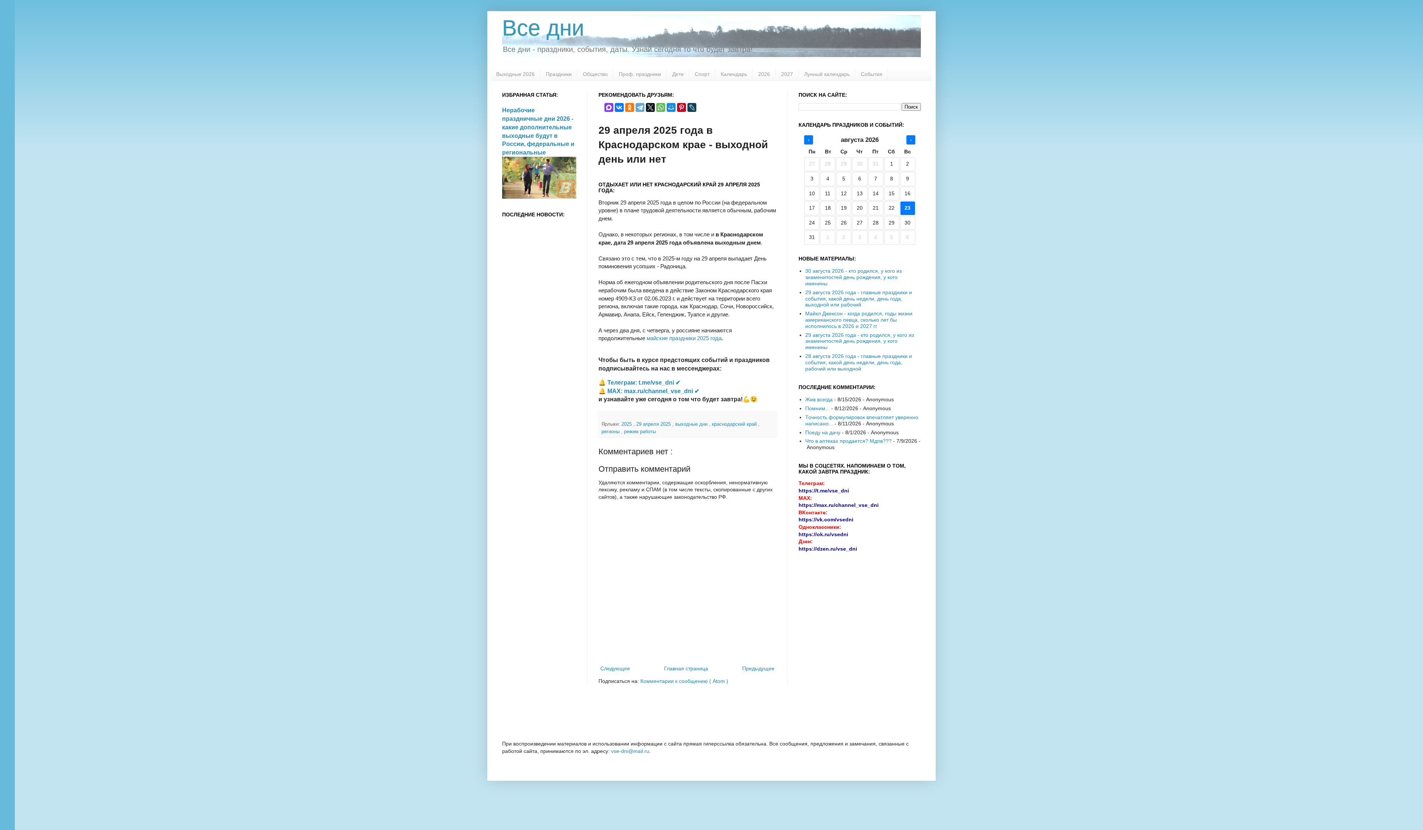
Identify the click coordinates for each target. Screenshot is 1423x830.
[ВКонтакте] (619, 107)
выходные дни (692, 424)
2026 (764, 74)
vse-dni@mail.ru (630, 751)
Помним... (817, 408)
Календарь (734, 74)
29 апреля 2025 (654, 424)
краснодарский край (735, 424)
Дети (678, 74)
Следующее (615, 668)
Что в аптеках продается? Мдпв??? (848, 441)
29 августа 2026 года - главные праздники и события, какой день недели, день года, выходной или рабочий (858, 298)
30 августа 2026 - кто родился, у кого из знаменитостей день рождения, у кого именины (853, 277)
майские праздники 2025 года (684, 338)
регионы (611, 431)
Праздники (559, 74)
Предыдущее (758, 668)
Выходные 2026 (515, 74)
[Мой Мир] (671, 107)
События (871, 74)
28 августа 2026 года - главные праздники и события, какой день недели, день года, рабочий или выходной (858, 362)
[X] (650, 107)
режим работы (640, 431)
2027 (787, 74)
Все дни (543, 28)
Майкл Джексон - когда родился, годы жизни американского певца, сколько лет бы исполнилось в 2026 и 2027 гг (858, 320)
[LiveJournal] (691, 107)
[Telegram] (640, 107)
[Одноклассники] (629, 107)
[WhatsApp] (660, 107)
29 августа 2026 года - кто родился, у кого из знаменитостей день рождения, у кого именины (859, 341)
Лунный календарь (827, 74)
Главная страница (686, 668)
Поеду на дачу (822, 432)
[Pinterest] (681, 107)
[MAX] (608, 107)
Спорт (702, 74)
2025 (627, 424)
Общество (595, 74)
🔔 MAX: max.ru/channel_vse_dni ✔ (648, 391)
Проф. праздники (640, 74)
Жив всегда (819, 399)
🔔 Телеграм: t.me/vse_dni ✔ (639, 382)
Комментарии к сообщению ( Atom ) (684, 681)
